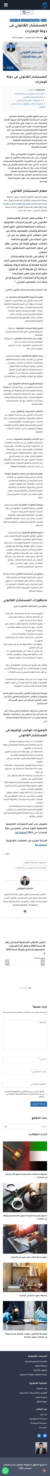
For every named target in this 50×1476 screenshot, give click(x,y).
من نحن (43, 1415)
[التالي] (7, 962)
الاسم (42, 1059)
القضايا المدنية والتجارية (36, 1362)
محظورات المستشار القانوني (35, 863)
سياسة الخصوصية (38, 1419)
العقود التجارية (40, 1370)
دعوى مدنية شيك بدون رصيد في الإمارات (28, 1257)
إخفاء (31, 90)
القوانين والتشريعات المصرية (33, 1393)
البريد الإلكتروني (38, 1072)
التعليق (42, 1022)
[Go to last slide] (43, 962)
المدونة (43, 20)
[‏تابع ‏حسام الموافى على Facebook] (25, 911)
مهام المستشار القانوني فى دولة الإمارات (31, 868)
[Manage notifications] (44, 1471)
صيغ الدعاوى (41, 1397)
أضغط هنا (21, 833)
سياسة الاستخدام (38, 1423)
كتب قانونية (42, 1389)
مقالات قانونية (15, 20)
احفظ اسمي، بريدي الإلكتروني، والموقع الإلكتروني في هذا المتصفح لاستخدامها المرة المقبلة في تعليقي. (24, 1094)
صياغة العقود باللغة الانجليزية (33, 1375)
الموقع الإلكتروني (38, 1084)
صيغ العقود (41, 1402)
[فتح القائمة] (5, 5)
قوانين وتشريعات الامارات (30, 20)
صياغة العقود (41, 1366)
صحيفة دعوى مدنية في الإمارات (33, 1296)
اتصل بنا (43, 1428)
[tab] (29, 987)
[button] (5, 1470)
